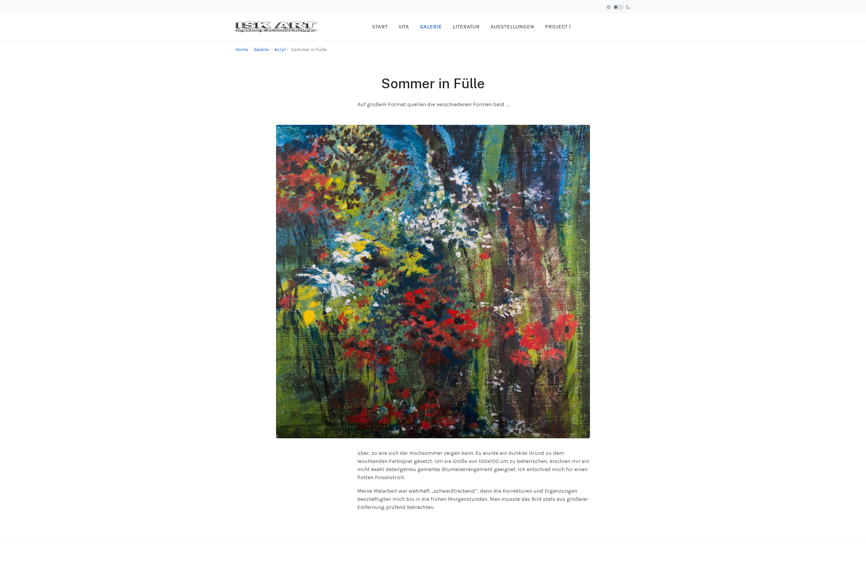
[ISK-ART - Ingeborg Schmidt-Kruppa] (276, 26)
